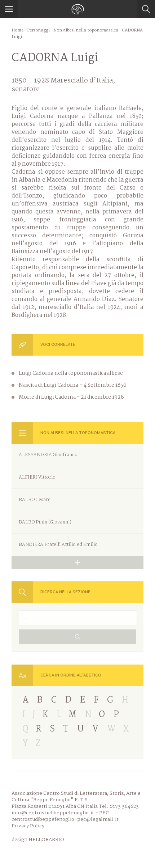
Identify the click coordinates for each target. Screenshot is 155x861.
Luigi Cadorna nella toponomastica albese (71, 373)
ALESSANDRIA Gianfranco (48, 455)
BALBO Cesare (34, 500)
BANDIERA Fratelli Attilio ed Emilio (58, 544)
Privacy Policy (28, 826)
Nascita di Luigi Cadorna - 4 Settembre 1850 (73, 385)
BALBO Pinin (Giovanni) (45, 522)
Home (17, 30)
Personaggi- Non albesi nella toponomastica (72, 30)
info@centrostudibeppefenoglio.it (53, 813)
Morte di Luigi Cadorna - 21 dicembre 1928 (71, 397)
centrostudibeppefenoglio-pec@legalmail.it (65, 819)
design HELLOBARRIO (38, 839)
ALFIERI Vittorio (37, 477)
